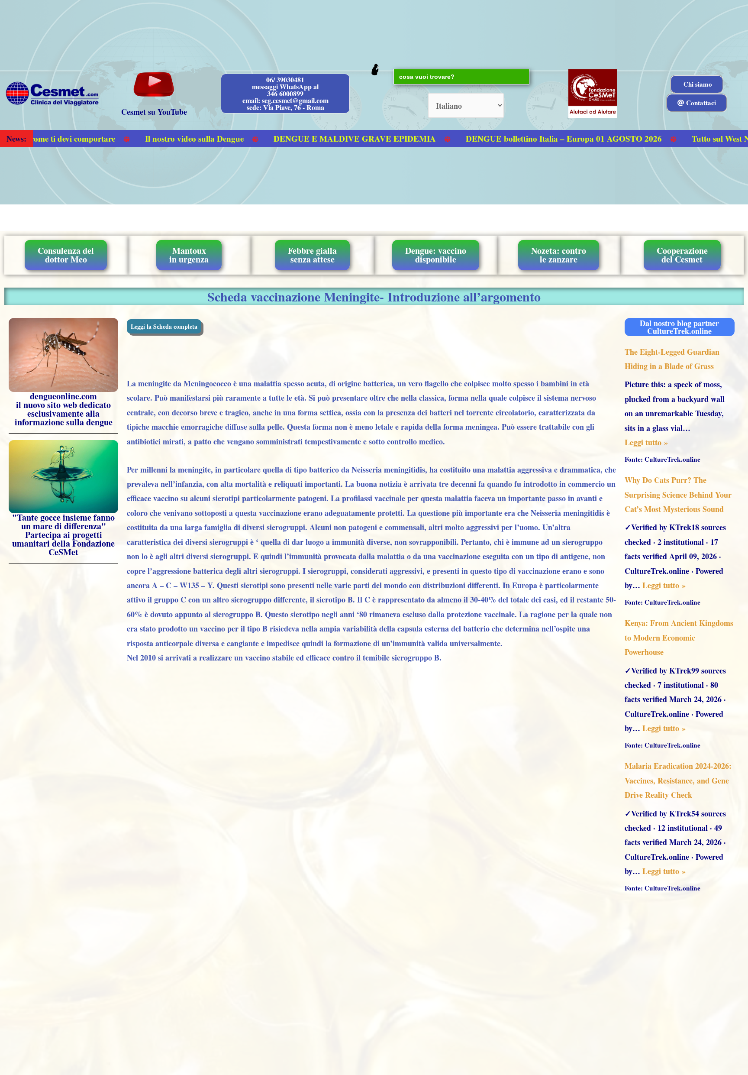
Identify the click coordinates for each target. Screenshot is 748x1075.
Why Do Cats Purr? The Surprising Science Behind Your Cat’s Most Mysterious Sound (678, 494)
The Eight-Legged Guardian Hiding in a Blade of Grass (672, 359)
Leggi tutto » (646, 442)
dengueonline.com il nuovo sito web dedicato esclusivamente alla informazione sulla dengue (64, 409)
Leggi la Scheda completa (164, 326)
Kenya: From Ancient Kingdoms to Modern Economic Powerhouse (679, 637)
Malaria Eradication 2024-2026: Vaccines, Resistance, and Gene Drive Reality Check (678, 780)
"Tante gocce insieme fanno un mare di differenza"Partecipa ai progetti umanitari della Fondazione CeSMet (63, 534)
